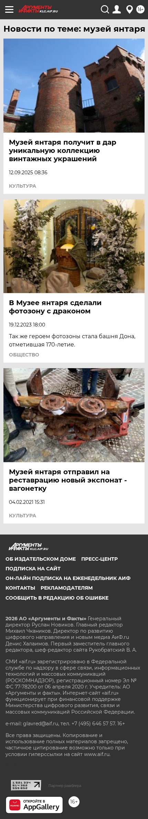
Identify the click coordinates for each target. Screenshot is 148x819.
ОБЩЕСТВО (24, 354)
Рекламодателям (67, 588)
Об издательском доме (41, 559)
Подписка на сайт (33, 569)
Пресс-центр (99, 559)
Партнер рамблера (65, 786)
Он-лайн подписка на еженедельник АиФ (68, 578)
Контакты (20, 588)
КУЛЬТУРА (22, 186)
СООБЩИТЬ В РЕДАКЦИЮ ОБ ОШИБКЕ (57, 598)
